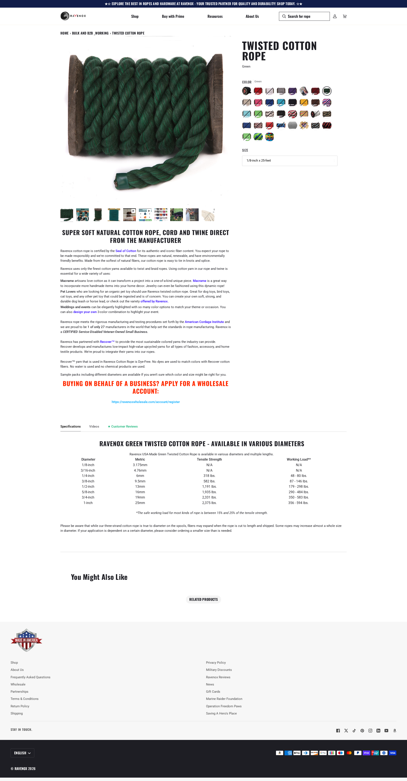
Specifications (70, 426)
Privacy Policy (216, 663)
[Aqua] (248, 115)
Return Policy (20, 706)
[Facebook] (338, 731)
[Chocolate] (316, 103)
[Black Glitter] (282, 115)
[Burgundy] (316, 92)
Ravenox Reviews (218, 677)
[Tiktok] (354, 731)
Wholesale (18, 684)
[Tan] (248, 103)
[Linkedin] (378, 731)
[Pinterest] (362, 731)
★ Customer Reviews (123, 426)
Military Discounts (219, 670)
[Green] (328, 92)
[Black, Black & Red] (328, 126)
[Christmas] (293, 115)
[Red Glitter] (270, 126)
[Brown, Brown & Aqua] (316, 126)
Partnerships (19, 692)
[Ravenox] (26, 640)
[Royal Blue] (270, 103)
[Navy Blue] (293, 103)
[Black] (248, 92)
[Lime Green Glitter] (248, 138)
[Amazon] (394, 731)
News (210, 684)
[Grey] (282, 92)
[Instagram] (370, 731)
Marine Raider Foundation (224, 699)
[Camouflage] (328, 115)
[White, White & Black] (270, 115)
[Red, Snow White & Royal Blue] (328, 103)
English (20, 752)
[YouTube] (386, 731)
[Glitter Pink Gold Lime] (305, 115)
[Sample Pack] (305, 92)
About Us (17, 670)
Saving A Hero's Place (221, 713)
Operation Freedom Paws (224, 706)
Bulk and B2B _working (90, 33)
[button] (135, 16)
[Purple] (293, 92)
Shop (14, 663)
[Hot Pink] (259, 103)
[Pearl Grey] (293, 126)
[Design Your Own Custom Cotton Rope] (269, 138)
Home (64, 33)
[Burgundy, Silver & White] (259, 126)
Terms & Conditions (25, 699)
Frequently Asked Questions (30, 677)
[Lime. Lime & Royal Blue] (259, 138)
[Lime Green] (259, 115)
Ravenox (21, 768)
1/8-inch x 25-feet (259, 160)
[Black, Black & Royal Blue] (282, 126)
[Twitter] (346, 731)
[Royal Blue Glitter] (248, 126)
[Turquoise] (282, 103)
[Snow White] (270, 92)
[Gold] (305, 103)
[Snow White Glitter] (316, 115)
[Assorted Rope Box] (305, 126)
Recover (106, 342)
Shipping (17, 713)
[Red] (259, 92)
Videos (94, 426)
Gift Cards (213, 692)
